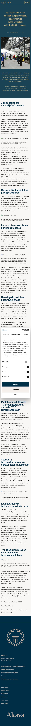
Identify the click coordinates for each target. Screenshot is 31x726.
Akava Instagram (5, 690)
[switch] (27, 367)
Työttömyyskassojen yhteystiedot (9, 679)
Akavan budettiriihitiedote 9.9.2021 (13, 602)
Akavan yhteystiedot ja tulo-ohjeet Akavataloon (12, 666)
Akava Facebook (4, 693)
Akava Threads (4, 703)
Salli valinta (15, 389)
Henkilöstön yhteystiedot (7, 669)
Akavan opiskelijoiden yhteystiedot (9, 672)
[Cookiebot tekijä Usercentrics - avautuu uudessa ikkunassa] (22, 330)
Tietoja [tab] (26, 334)
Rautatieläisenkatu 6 (8, 658)
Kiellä (15, 394)
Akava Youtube (4, 700)
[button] (15, 138)
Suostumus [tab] (5, 334)
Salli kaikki (15, 384)
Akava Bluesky (4, 697)
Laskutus (3, 676)
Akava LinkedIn (4, 687)
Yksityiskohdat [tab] (15, 334)
